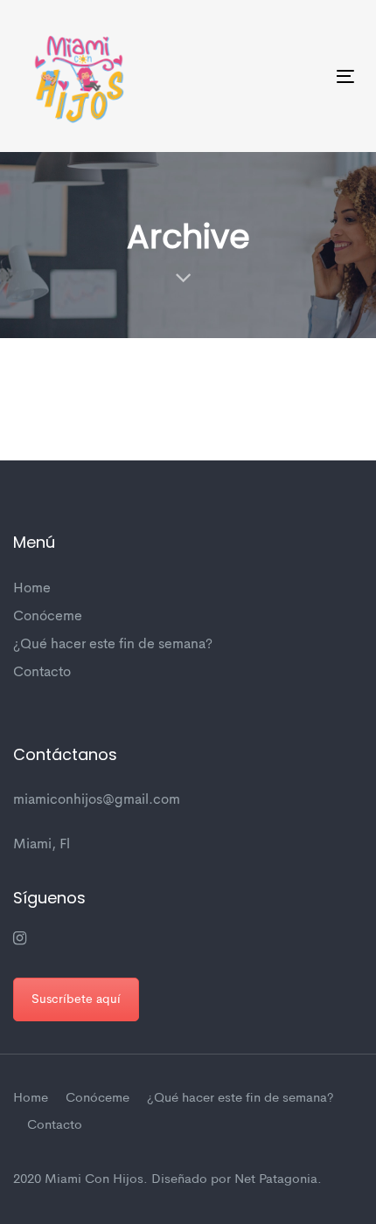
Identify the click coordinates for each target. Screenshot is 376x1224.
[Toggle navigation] (298, 76)
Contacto (42, 673)
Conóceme (47, 617)
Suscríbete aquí (76, 999)
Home (32, 589)
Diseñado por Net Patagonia (234, 1179)
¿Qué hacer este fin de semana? (112, 645)
